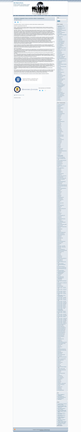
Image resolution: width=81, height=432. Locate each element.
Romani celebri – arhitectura (62, 289)
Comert (59, 37)
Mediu (59, 227)
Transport (59, 96)
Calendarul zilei (60, 135)
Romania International (61, 328)
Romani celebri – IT (61, 308)
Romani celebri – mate (61, 311)
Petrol (59, 253)
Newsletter (59, 74)
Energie (59, 53)
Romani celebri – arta (61, 291)
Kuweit (59, 214)
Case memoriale (60, 139)
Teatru (59, 361)
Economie (59, 52)
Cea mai (59, 141)
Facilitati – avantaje (61, 56)
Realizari (59, 82)
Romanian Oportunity (61, 332)
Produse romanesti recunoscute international (61, 264)
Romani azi (59, 286)
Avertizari (59, 119)
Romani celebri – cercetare (62, 293)
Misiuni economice (60, 233)
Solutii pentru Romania (61, 350)
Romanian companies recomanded (61, 86)
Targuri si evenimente (61, 358)
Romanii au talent (60, 336)
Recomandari (60, 83)
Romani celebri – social (61, 319)
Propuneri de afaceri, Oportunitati (61, 273)
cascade (59, 138)
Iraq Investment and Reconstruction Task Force (62, 397)
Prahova (59, 257)
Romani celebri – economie (62, 299)
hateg (59, 196)
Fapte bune (59, 182)
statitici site (59, 353)
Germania (59, 191)
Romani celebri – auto (61, 292)
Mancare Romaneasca (61, 224)
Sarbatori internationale (61, 342)
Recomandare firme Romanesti (61, 278)
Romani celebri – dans (61, 298)
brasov (59, 128)
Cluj (58, 147)
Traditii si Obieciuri (60, 368)
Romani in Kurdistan (61, 84)
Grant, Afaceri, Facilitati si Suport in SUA (61, 413)
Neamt (59, 243)
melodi (59, 230)
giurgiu (59, 192)
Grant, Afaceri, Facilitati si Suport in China (61, 420)
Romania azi (60, 325)
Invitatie (59, 209)
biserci (59, 123)
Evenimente (59, 55)
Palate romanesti (60, 251)
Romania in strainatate (61, 327)
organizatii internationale (61, 250)
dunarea (59, 170)
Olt (58, 244)
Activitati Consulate (61, 104)
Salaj (58, 337)
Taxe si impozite (60, 94)
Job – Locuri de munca (61, 66)
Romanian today (60, 335)
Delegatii (59, 46)
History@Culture (60, 197)
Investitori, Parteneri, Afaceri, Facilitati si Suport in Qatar (62, 422)
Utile (58, 97)
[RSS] (14, 429)
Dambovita (59, 161)
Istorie (59, 65)
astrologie (59, 114)
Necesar (59, 73)
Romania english (60, 326)
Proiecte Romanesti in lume (62, 268)
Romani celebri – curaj (61, 297)
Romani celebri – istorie (61, 307)
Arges (59, 110)
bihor (58, 122)
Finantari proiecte (60, 57)
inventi (59, 207)
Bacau (59, 120)
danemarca (59, 162)
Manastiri (59, 223)
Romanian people (60, 333)
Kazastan (59, 213)
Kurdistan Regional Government (61, 399)
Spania (59, 351)
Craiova (59, 153)
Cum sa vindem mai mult (61, 160)
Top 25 (59, 365)
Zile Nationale (60, 390)
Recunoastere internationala (62, 280)
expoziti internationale (61, 181)
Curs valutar (59, 44)
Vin (58, 385)
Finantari (59, 183)
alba (58, 106)
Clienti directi (60, 36)
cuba (58, 154)
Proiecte (59, 81)
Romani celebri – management (60, 310)
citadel (59, 146)
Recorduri (59, 279)
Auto (58, 118)
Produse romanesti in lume (62, 261)
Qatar (58, 275)
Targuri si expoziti (60, 93)
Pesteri (59, 252)
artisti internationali (60, 113)
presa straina (60, 259)
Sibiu (58, 345)
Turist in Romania (60, 373)
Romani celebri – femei (61, 303)
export (59, 180)
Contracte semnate (60, 41)
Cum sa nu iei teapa (61, 157)
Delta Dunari (60, 163)
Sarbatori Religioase (61, 343)
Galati (59, 190)
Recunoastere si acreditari (62, 282)
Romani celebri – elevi (61, 301)
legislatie (59, 217)
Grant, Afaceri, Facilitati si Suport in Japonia (61, 409)
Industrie (59, 63)
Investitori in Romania (61, 208)
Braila (59, 127)
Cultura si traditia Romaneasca (60, 156)
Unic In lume (60, 376)
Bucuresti (59, 130)
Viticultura (59, 386)
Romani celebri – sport (61, 320)
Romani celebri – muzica (61, 315)
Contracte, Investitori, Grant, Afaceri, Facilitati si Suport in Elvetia (62, 411)
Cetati (59, 144)
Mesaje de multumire (61, 232)
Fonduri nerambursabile (61, 188)
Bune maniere (60, 131)
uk (58, 374)
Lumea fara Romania (61, 222)
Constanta (59, 149)
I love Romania (60, 199)
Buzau (59, 132)
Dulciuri (59, 169)
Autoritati (59, 31)
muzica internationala (61, 241)
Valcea (59, 381)
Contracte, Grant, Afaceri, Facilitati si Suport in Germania (61, 418)
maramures (59, 225)
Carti (58, 137)
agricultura (59, 105)
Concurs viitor (60, 148)
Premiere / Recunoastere (61, 258)
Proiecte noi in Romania (61, 267)
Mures (59, 239)
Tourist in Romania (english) (62, 366)
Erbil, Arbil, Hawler (60, 54)
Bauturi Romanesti (60, 121)
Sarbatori (59, 341)
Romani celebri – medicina (62, 312)
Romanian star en (60, 334)
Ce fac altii (59, 33)
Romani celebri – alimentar (62, 287)
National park (60, 242)
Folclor (59, 187)
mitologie (59, 235)
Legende (59, 216)
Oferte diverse (60, 76)
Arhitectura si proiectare (61, 30)
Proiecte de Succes (61, 266)
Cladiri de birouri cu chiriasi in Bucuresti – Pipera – (62, 404)
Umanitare (59, 375)
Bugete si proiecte (60, 32)
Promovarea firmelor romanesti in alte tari (61, 271)
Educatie (59, 171)
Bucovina (59, 129)
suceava (59, 355)
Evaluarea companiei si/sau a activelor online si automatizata (29, 18)
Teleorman (59, 362)
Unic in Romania (60, 377)
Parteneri (59, 77)
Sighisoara (59, 346)
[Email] (45, 90)
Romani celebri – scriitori (61, 318)
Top (58, 364)
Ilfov (58, 204)
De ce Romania (60, 45)
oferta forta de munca (61, 75)
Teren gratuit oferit (60, 95)
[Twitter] (42, 90)
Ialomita (59, 200)
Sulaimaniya (60, 92)
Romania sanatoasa (61, 329)
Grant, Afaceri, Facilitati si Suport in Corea (61, 415)
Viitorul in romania (60, 384)
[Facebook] (40, 90)
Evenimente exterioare (61, 178)
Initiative (59, 206)
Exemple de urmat (60, 179)
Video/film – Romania (61, 383)
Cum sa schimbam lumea (61, 158)
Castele (59, 140)
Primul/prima (60, 260)
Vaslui (59, 382)
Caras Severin (60, 136)
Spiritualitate (60, 352)
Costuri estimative (60, 42)
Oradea (59, 248)
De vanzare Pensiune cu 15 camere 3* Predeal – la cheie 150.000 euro (62, 406)
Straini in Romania (60, 354)
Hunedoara (59, 198)
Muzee (59, 240)
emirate (59, 172)
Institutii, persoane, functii (61, 64)
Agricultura (59, 29)
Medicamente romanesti (61, 226)
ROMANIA (18, 3)
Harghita (59, 195)
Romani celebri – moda (61, 314)
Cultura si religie (60, 43)
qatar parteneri (60, 276)
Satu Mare (59, 344)
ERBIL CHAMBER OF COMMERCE (61, 395)
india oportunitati (60, 205)
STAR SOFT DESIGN (47, 430)
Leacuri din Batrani (60, 215)
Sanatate (59, 87)
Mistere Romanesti (60, 234)
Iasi (58, 201)
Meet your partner (60, 72)
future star (59, 189)
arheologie (59, 111)
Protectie (59, 274)
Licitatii (59, 68)
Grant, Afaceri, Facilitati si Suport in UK (61, 424)
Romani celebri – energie (61, 302)
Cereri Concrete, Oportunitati (62, 34)
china (58, 145)
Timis (58, 363)
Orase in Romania (60, 249)
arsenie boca (60, 112)
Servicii (59, 88)
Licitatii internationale (61, 218)
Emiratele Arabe (60, 173)
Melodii (59, 231)
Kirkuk (59, 67)
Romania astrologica (61, 324)
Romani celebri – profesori (62, 316)
